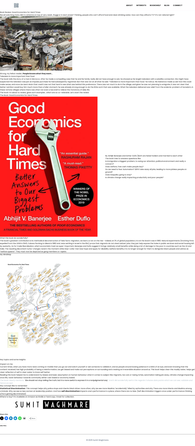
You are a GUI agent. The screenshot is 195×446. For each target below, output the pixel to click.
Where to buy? (6, 396)
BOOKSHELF (155, 5)
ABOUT (129, 5)
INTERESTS (141, 5)
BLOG (166, 5)
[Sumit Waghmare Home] (16, 5)
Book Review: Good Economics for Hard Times (20, 12)
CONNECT (177, 5)
